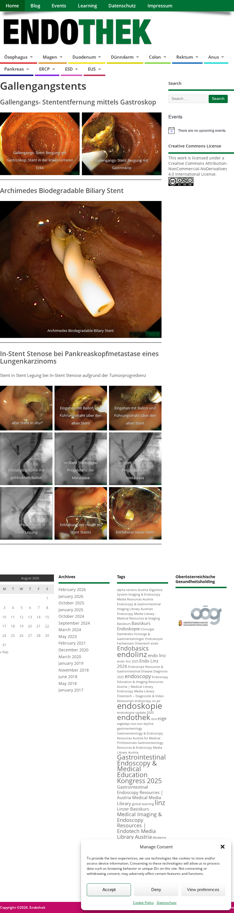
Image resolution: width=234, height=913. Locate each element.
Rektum (184, 57)
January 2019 (70, 663)
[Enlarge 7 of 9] (45, 494)
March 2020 (69, 656)
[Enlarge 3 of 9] (154, 393)
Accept (109, 889)
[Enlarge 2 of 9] (99, 393)
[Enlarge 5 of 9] (99, 440)
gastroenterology (129, 729)
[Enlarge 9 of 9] (154, 494)
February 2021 (72, 643)
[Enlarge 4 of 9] (45, 440)
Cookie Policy (143, 902)
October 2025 (71, 603)
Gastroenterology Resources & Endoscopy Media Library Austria (140, 747)
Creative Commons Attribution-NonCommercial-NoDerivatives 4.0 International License (198, 169)
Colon (155, 57)
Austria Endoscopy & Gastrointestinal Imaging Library (139, 604)
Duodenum (84, 57)
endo (154, 643)
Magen (50, 57)
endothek (133, 717)
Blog (35, 6)
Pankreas (14, 69)
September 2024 (74, 623)
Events (59, 6)
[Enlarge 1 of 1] (154, 208)
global (136, 804)
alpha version (127, 590)
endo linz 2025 (127, 661)
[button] (222, 847)
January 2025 (70, 609)
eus (133, 724)
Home (12, 6)
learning (148, 804)
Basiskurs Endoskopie (133, 625)
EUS (92, 69)
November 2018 (73, 670)
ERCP (44, 69)
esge (162, 718)
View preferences (203, 889)
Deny (156, 889)
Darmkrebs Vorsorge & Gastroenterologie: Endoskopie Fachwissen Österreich (140, 639)
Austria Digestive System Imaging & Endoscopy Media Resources (139, 595)
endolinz (132, 654)
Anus (213, 57)
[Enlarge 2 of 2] (154, 120)
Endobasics (133, 648)
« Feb (4, 652)
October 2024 (71, 616)
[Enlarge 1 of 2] (72, 120)
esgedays (123, 724)
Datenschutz (167, 902)
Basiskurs (124, 624)
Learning (87, 6)
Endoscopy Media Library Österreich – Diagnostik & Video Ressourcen (140, 696)
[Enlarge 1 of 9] (45, 393)
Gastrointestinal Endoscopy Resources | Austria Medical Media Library (140, 795)
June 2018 (67, 676)
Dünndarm (122, 57)
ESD (69, 69)
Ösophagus (15, 57)
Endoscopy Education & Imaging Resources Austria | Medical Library (142, 682)
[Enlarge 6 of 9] (154, 440)
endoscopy (138, 676)
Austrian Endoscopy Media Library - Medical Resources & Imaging (138, 614)
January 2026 (70, 596)
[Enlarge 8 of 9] (99, 494)
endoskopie (139, 705)
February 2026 (72, 589)
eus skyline (145, 724)
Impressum (160, 6)
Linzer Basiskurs (133, 809)
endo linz (157, 655)
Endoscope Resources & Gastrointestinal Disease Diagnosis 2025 (142, 672)
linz (160, 802)
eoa (154, 719)
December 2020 (73, 650)
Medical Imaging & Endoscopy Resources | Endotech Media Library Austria (139, 825)
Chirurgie (147, 629)
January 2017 (70, 690)
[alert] (201, 130)
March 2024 (69, 629)
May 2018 (67, 683)
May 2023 (67, 636)
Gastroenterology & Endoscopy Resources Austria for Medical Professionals (140, 738)
